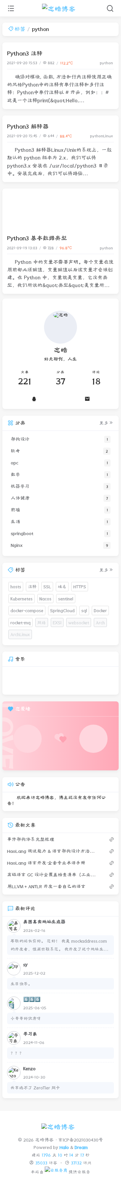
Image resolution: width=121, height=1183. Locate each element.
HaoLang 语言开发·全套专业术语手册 (46, 863)
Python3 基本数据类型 (37, 238)
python (106, 63)
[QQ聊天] (34, 398)
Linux (108, 136)
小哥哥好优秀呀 (25, 1018)
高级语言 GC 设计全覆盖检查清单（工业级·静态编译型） (52, 874)
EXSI (57, 622)
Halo (64, 1147)
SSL (47, 586)
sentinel (65, 598)
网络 (41, 622)
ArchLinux (20, 634)
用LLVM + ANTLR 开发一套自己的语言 (46, 886)
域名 (62, 586)
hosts (15, 586)
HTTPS (79, 586)
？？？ (17, 1053)
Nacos (45, 598)
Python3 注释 (25, 53)
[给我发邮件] (87, 398)
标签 (19, 29)
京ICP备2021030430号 (80, 1140)
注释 (32, 586)
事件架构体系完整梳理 (30, 839)
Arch (100, 622)
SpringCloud (62, 610)
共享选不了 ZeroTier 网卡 (35, 1087)
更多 (104, 423)
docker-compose (26, 610)
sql (84, 610)
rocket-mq (20, 622)
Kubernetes (21, 598)
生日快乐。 (21, 983)
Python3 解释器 (28, 126)
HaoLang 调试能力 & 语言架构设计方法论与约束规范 (52, 851)
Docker (100, 610)
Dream (81, 1147)
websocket (78, 622)
